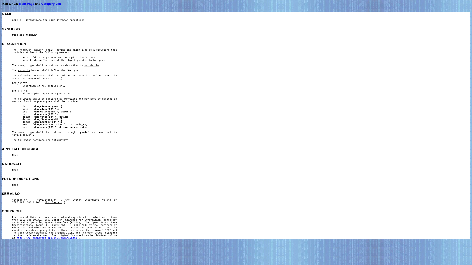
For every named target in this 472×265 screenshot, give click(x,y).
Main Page (26, 3)
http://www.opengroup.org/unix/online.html (47, 238)
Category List (51, 3)
